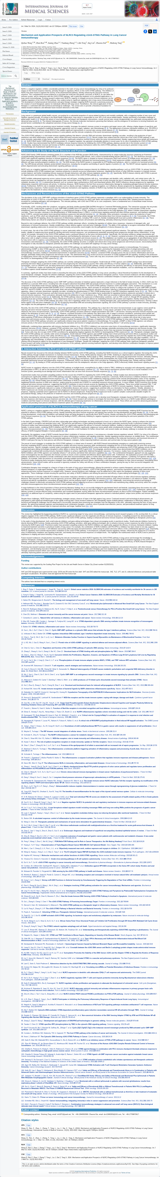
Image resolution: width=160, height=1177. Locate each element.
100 (90, 449)
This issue (73, 26)
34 (155, 162)
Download (45, 79)
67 (58, 258)
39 (73, 166)
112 (91, 506)
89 (70, 399)
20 (56, 147)
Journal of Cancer (9, 128)
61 (123, 227)
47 (40, 182)
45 (101, 175)
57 (144, 218)
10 (116, 130)
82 (66, 379)
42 (108, 173)
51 (57, 190)
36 (22, 164)
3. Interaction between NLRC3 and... (10, 98)
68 (61, 258)
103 (154, 458)
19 (149, 143)
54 (45, 203)
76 (23, 278)
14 (23, 143)
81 (64, 379)
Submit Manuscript (28, 19)
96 (46, 429)
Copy (26, 73)
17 (147, 143)
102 (150, 458)
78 (25, 278)
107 (130, 489)
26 (72, 158)
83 (30, 380)
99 (95, 438)
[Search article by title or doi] (16, 76)
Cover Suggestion (9, 67)
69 (129, 264)
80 (115, 371)
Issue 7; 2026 (7, 35)
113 (147, 529)
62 (126, 227)
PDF (146, 26)
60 (106, 225)
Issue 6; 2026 (7, 39)
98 (66, 431)
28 (153, 158)
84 (33, 380)
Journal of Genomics (10, 132)
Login (40, 19)
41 (76, 166)
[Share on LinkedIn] (155, 31)
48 (23, 186)
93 (147, 412)
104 (35, 464)
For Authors (13, 19)
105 (38, 464)
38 (123, 164)
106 (81, 484)
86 (98, 394)
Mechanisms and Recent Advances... (10, 95)
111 (87, 506)
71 (23, 267)
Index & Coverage (9, 63)
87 (101, 394)
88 (67, 399)
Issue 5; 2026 (7, 43)
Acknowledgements (10, 107)
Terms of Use (125, 1173)
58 (147, 218)
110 (26, 495)
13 (24, 141)
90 (81, 403)
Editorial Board (8, 55)
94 (44, 416)
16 (25, 143)
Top (10, 86)
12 (90, 137)
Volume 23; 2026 (8, 47)
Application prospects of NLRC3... (10, 102)
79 (97, 369)
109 (23, 495)
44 (98, 175)
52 (59, 190)
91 (84, 403)
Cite (81, 26)
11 (94, 214)
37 (121, 164)
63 (86, 253)
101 (109, 453)
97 (63, 431)
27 (151, 158)
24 (70, 158)
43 (111, 173)
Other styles (35, 73)
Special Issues (7, 71)
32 (57, 162)
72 (25, 267)
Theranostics (10, 114)
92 (144, 412)
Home (4, 19)
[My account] (157, 19)
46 (37, 182)
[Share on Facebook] (145, 31)
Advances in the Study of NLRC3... (9, 91)
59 (47, 242)
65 (88, 253)
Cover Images (7, 59)
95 (150, 423)
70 (131, 264)
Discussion (10, 105)
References (10, 109)
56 (135, 216)
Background (10, 88)
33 (60, 162)
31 (110, 160)
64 (109, 371)
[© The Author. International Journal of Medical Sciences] (136, 97)
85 (70, 386)
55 (125, 210)
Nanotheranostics (9, 124)
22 (129, 156)
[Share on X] (150, 31)
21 (59, 147)
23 (131, 156)
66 (87, 256)
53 (42, 203)
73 (57, 269)
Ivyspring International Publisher (85, 1171)
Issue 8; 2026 (7, 31)
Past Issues (6, 51)
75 (59, 269)
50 (25, 186)
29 (108, 160)
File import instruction (58, 79)
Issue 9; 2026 (7, 27)
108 (133, 489)
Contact (48, 19)
